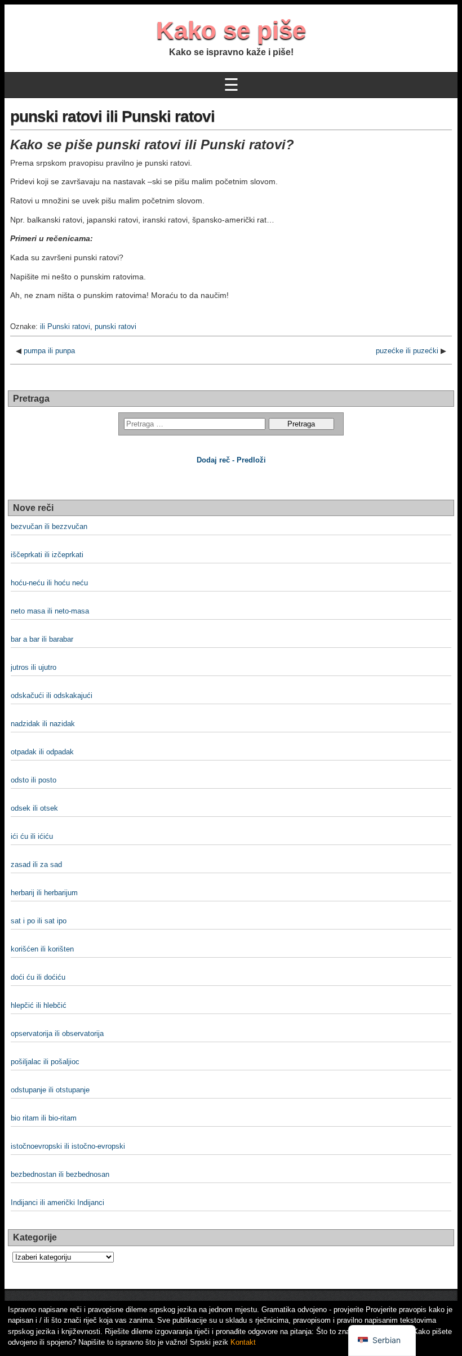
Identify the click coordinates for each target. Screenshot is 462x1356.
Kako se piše (231, 30)
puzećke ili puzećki (407, 350)
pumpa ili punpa (49, 350)
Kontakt (243, 1342)
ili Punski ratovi (65, 326)
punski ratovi (115, 326)
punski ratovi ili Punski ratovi (112, 116)
